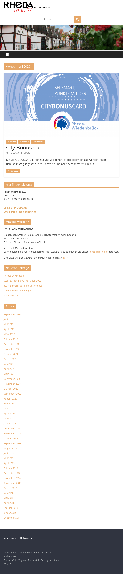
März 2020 (9, 418)
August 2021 (10, 358)
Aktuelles (12, 141)
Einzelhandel (38, 141)
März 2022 (9, 334)
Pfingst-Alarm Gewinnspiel (18, 290)
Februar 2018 (11, 507)
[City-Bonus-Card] (61, 75)
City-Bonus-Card (25, 147)
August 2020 (10, 398)
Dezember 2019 (12, 428)
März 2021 (9, 373)
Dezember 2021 (12, 344)
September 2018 (12, 483)
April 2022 (9, 329)
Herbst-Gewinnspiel (14, 275)
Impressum (10, 537)
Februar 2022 (11, 339)
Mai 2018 (8, 497)
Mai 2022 (8, 324)
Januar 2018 (10, 512)
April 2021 (9, 368)
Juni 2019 (9, 453)
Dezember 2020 (12, 378)
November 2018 (12, 478)
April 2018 (9, 502)
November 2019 (12, 433)
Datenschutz (27, 537)
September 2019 (12, 443)
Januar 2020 (10, 423)
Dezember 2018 (12, 473)
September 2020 (12, 393)
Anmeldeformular (98, 251)
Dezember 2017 (12, 517)
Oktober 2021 (11, 354)
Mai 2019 (8, 458)
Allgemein (24, 141)
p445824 (28, 152)
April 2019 (9, 463)
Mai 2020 (8, 408)
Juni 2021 (9, 363)
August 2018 (10, 487)
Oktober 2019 (11, 438)
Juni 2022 (9, 319)
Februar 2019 (11, 468)
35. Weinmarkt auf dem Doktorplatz (23, 285)
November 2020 (12, 383)
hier (65, 257)
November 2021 (12, 349)
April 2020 (9, 413)
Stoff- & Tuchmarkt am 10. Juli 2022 (22, 280)
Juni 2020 (9, 403)
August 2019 (10, 448)
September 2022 (12, 314)
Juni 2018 (9, 492)
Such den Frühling (13, 295)
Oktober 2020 (11, 388)
